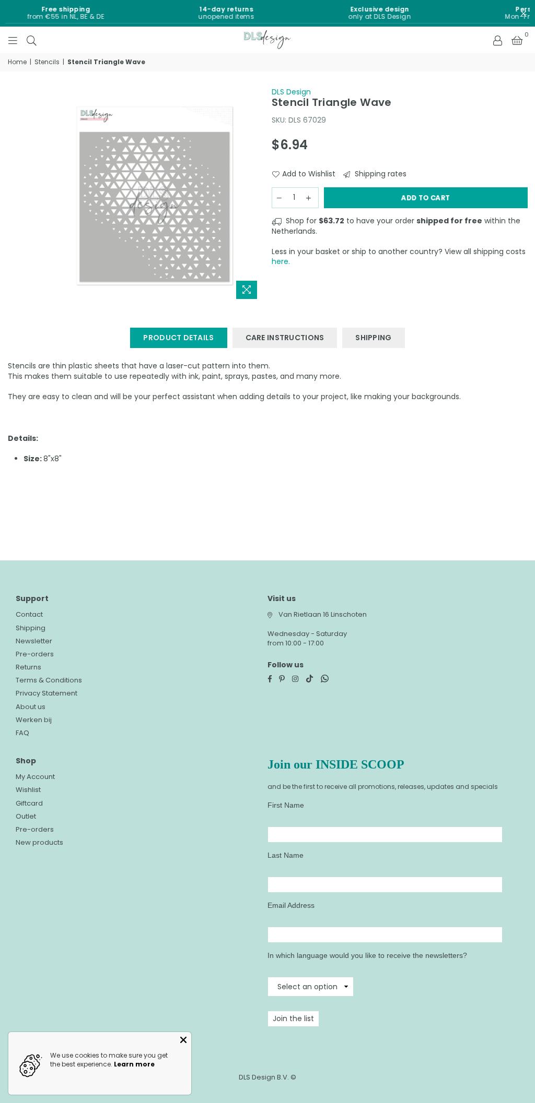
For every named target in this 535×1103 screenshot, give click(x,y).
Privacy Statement (46, 693)
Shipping (30, 628)
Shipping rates (379, 174)
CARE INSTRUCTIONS (285, 337)
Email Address (291, 905)
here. (281, 261)
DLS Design (291, 92)
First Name (286, 805)
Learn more (134, 1064)
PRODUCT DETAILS (178, 337)
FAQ (22, 733)
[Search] (31, 39)
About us (30, 707)
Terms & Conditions (49, 680)
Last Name (286, 855)
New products (39, 842)
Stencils (47, 62)
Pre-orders (35, 654)
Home (17, 62)
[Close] (183, 1040)
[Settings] (497, 39)
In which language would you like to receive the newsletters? (367, 955)
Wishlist (28, 790)
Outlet (26, 816)
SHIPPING (373, 337)
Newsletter (34, 641)
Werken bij (34, 720)
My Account (35, 777)
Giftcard (29, 803)
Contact (29, 614)
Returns (28, 667)
